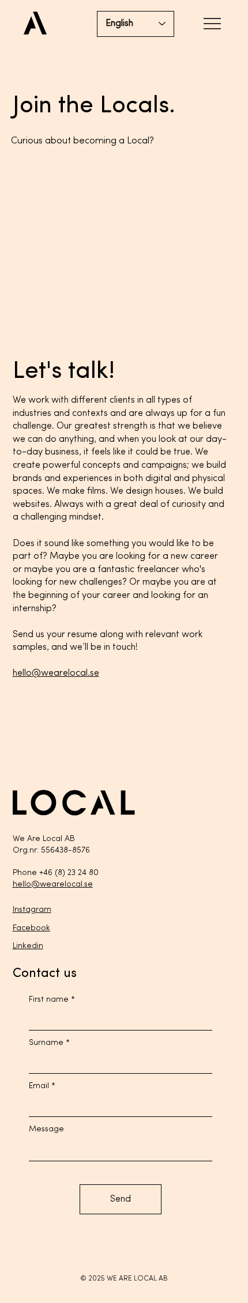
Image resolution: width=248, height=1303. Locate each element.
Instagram (32, 910)
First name (49, 1000)
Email (39, 1086)
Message (46, 1130)
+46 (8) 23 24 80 (69, 873)
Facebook (31, 928)
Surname (46, 1043)
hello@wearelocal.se (56, 673)
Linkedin (28, 946)
